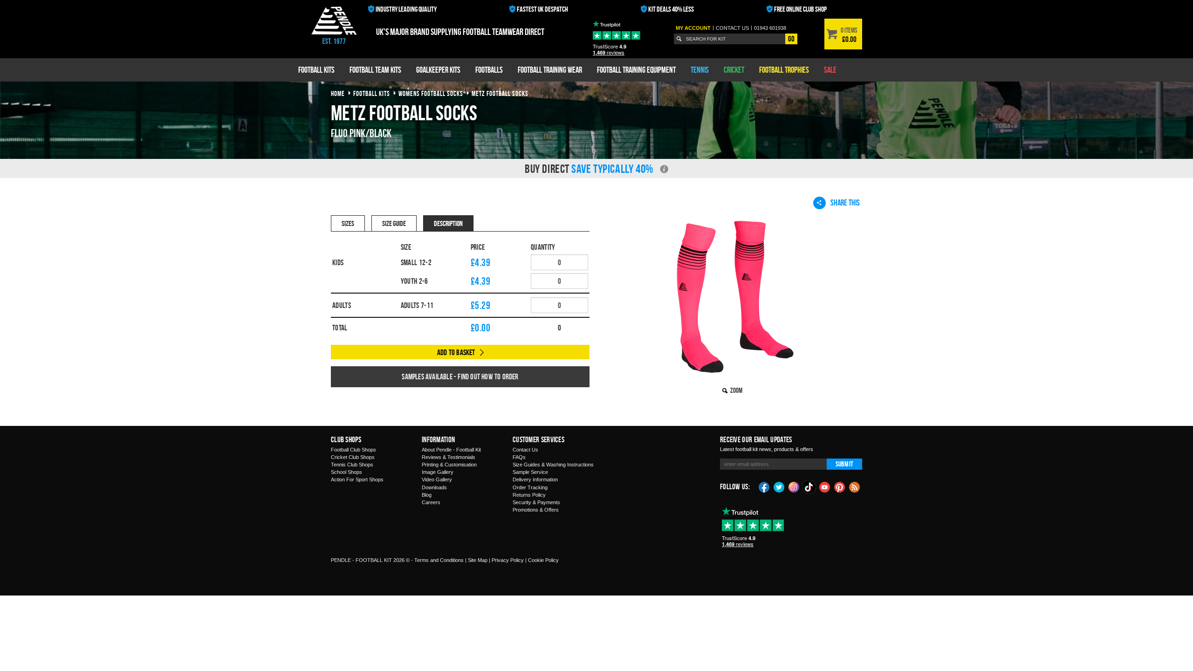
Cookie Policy (543, 560)
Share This (845, 202)
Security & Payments (536, 502)
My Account (693, 28)
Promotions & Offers (536, 510)
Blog (427, 495)
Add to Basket (456, 352)
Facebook (764, 486)
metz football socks (500, 93)
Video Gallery (437, 479)
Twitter (779, 486)
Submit (844, 464)
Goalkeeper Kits (438, 69)
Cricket (734, 69)
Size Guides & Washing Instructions (553, 464)
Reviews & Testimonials (448, 457)
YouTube (824, 486)
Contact (732, 28)
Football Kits (316, 69)
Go (791, 38)
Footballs (489, 69)
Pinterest (839, 486)
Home (338, 93)
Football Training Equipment (636, 69)
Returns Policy (529, 495)
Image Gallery (437, 472)
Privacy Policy (508, 560)
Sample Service (530, 472)
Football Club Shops (353, 449)
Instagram (794, 486)
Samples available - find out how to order (460, 376)
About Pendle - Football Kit (451, 449)
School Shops (346, 472)
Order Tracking (530, 487)
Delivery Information (535, 479)
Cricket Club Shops (353, 457)
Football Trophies (784, 69)
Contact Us (525, 449)
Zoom (736, 390)
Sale (830, 69)
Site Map (477, 560)
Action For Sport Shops (357, 479)
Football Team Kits (375, 69)
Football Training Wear (550, 69)
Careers (431, 502)
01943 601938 (770, 28)
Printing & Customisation (449, 464)
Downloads (434, 487)
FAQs (519, 457)
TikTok (809, 487)
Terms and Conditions (439, 560)
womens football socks (430, 93)
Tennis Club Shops (352, 464)
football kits (371, 93)
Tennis (700, 69)
